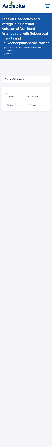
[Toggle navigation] (47, 6)
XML (35, 105)
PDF (12, 105)
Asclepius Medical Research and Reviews (25, 47)
